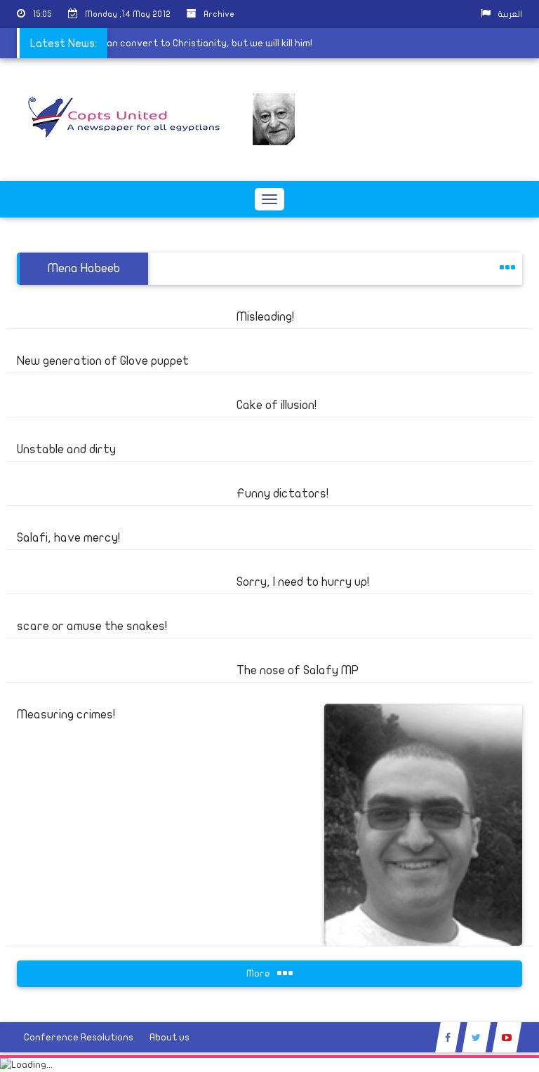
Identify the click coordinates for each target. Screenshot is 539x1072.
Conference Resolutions (78, 1037)
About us (169, 1037)
